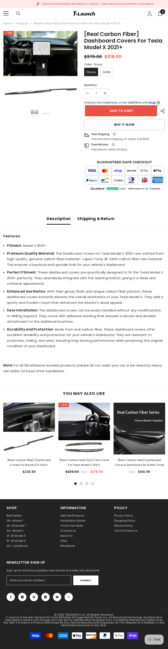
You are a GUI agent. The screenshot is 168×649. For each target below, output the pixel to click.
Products (22, 23)
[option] (40, 68)
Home (7, 23)
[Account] (149, 13)
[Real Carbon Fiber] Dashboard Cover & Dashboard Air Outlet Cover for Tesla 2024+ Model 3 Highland (139, 462)
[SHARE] (161, 111)
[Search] (18, 13)
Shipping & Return (96, 218)
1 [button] (75, 483)
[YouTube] (57, 597)
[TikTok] (45, 597)
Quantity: (90, 85)
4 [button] (92, 483)
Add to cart (121, 111)
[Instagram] (22, 597)
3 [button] (87, 483)
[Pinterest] (34, 597)
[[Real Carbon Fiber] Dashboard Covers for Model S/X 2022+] (29, 428)
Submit (85, 580)
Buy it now (124, 124)
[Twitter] (69, 597)
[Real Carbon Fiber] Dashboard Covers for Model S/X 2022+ (29, 462)
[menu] (6, 13)
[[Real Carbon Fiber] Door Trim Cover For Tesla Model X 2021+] (84, 428)
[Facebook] (11, 597)
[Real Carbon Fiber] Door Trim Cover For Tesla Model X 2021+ (84, 462)
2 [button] (81, 483)
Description (59, 218)
